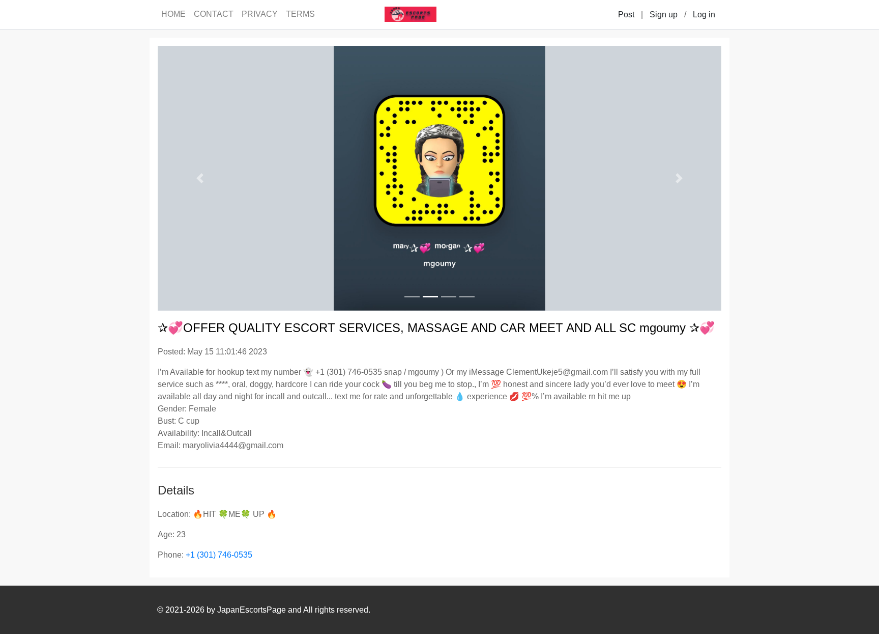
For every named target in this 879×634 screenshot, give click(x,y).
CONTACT (213, 14)
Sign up (664, 14)
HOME (173, 14)
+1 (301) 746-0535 (219, 554)
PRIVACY (260, 14)
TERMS (300, 14)
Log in (704, 14)
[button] (200, 178)
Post (626, 14)
